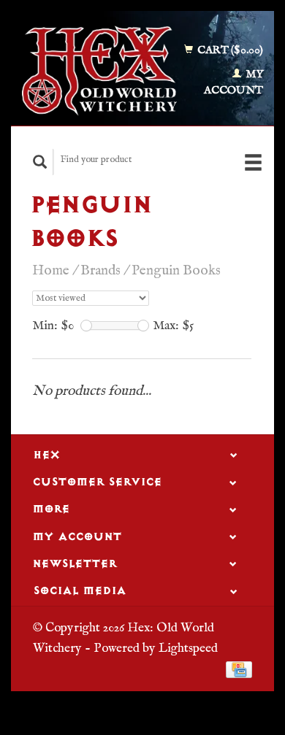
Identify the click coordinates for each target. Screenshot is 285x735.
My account (233, 82)
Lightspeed (188, 648)
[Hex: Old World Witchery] (99, 71)
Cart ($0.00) (229, 50)
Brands (100, 271)
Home (50, 271)
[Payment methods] (239, 669)
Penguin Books (176, 271)
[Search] (40, 161)
